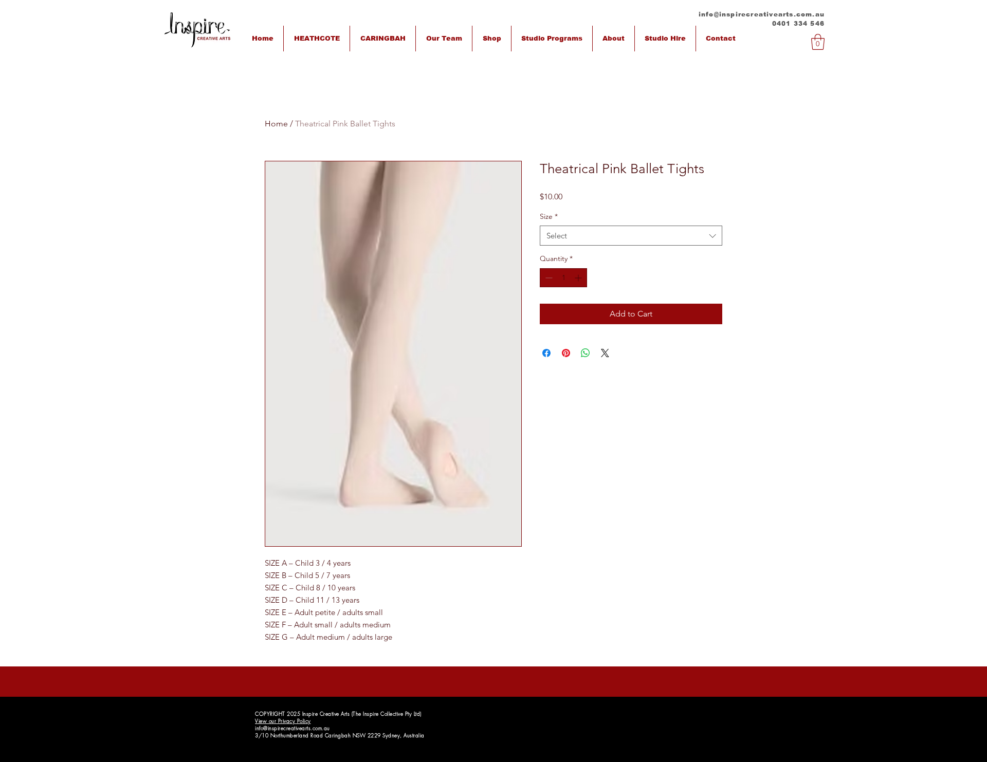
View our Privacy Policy (283, 720)
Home (276, 123)
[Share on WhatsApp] (585, 353)
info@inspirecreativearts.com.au (762, 14)
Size (549, 216)
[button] (818, 42)
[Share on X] (605, 353)
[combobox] (631, 236)
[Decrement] (547, 278)
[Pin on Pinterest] (566, 353)
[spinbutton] (563, 278)
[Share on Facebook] (546, 353)
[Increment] (579, 278)
